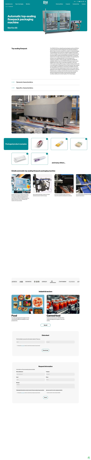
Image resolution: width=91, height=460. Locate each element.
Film (8, 6)
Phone (47, 377)
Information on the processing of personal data (25, 369)
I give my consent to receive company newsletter (53, 392)
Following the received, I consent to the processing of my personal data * (28, 345)
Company (48, 371)
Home (6, 6)
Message (18, 382)
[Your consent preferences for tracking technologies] (89, 458)
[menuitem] (75, 1)
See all (45, 325)
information (22, 345)
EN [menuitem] (74, 1)
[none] (75, 1)
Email (17, 377)
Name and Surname (19, 371)
